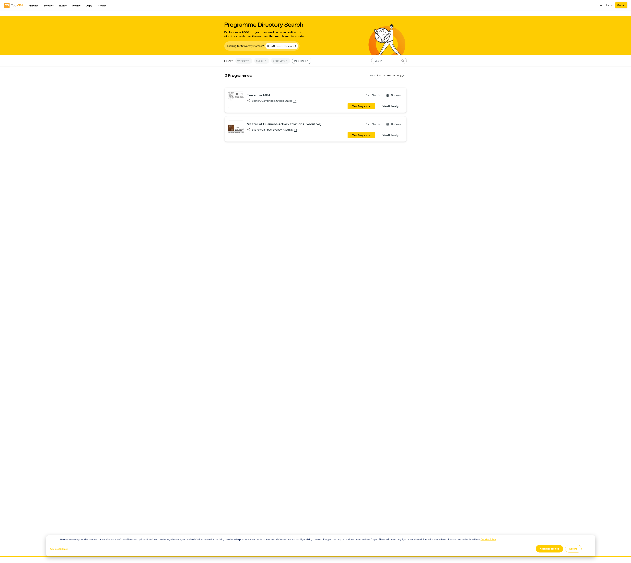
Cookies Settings (59, 548)
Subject (260, 60)
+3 (295, 130)
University (242, 60)
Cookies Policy (488, 539)
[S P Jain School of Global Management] (236, 128)
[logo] (13, 5)
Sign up (621, 5)
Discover (48, 5)
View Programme (361, 106)
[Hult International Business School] (236, 96)
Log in (609, 4)
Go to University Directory (280, 46)
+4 (294, 101)
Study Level (279, 60)
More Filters (300, 60)
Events (63, 5)
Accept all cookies (549, 548)
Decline (573, 548)
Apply (89, 5)
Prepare (76, 5)
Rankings (33, 5)
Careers (102, 5)
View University (390, 106)
